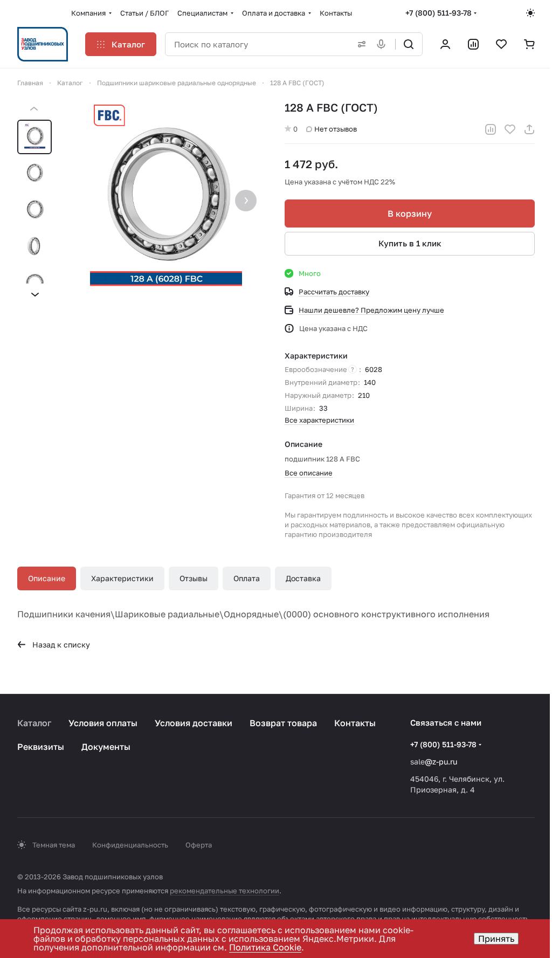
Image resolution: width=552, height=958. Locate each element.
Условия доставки (193, 723)
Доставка (303, 578)
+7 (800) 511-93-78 (438, 12)
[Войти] (445, 44)
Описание (46, 578)
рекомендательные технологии (224, 890)
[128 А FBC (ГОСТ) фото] (166, 201)
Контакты (355, 723)
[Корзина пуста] (529, 44)
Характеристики (122, 578)
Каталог (34, 723)
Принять (496, 938)
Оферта (198, 844)
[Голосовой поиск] (383, 44)
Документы (105, 746)
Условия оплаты (102, 723)
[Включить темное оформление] (530, 13)
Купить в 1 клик (409, 243)
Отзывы (194, 578)
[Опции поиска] (359, 44)
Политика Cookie (265, 947)
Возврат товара (283, 723)
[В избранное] (510, 129)
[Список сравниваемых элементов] (473, 44)
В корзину (410, 213)
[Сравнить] (490, 129)
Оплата (246, 578)
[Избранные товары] (501, 44)
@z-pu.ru (441, 761)
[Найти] (408, 44)
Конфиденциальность (130, 844)
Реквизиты (40, 746)
